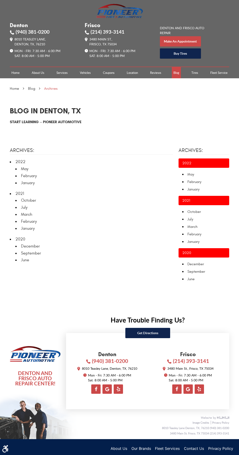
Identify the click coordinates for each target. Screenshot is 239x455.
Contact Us (194, 448)
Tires (194, 73)
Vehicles (85, 73)
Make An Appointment (180, 41)
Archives (50, 88)
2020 (20, 239)
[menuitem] (15, 72)
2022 (20, 161)
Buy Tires (180, 53)
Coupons (109, 73)
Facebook (96, 389)
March (26, 214)
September (31, 253)
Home (15, 73)
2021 (19, 193)
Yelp (118, 389)
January (28, 182)
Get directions (147, 333)
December (30, 246)
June (25, 260)
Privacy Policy (220, 422)
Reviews (155, 73)
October (28, 200)
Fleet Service (219, 73)
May (24, 168)
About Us (38, 73)
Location (132, 73)
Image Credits (201, 422)
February (29, 175)
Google (107, 389)
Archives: (191, 150)
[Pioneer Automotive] (119, 11)
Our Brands (141, 448)
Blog (176, 73)
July (24, 207)
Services (62, 73)
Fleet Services (167, 448)
